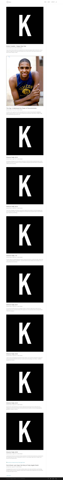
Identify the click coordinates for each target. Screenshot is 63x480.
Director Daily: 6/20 (12, 452)
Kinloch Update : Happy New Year (16, 46)
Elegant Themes (13, 478)
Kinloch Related (19, 47)
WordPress (23, 478)
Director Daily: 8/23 (12, 206)
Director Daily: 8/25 (12, 157)
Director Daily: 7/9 (11, 255)
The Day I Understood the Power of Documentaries (21, 108)
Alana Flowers (9, 47)
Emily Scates (9, 466)
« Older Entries (8, 475)
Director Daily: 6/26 (12, 354)
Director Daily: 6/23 (12, 403)
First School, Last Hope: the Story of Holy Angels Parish (22, 465)
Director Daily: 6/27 (12, 305)
